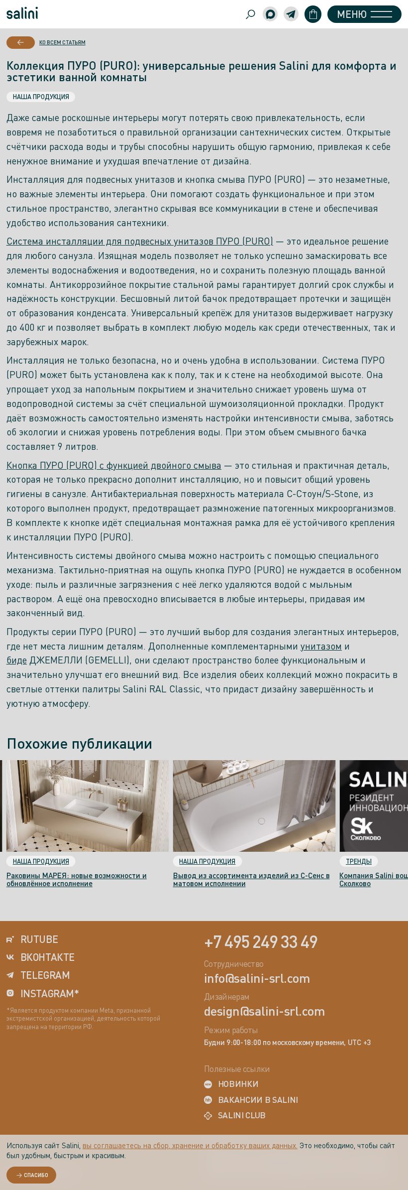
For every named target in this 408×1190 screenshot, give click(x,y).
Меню (351, 14)
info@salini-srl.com (257, 978)
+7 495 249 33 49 (260, 941)
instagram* (49, 993)
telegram (45, 975)
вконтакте (47, 957)
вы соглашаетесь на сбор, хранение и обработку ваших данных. (190, 1145)
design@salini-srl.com (264, 1011)
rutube (39, 939)
